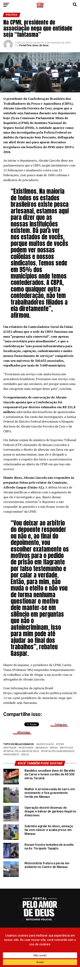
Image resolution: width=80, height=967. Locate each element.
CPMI (60, 744)
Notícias (67, 748)
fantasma (26, 748)
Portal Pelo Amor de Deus (34, 45)
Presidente (12, 754)
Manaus (42, 748)
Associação (46, 744)
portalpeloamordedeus (58, 751)
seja (26, 754)
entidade (11, 748)
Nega (54, 748)
